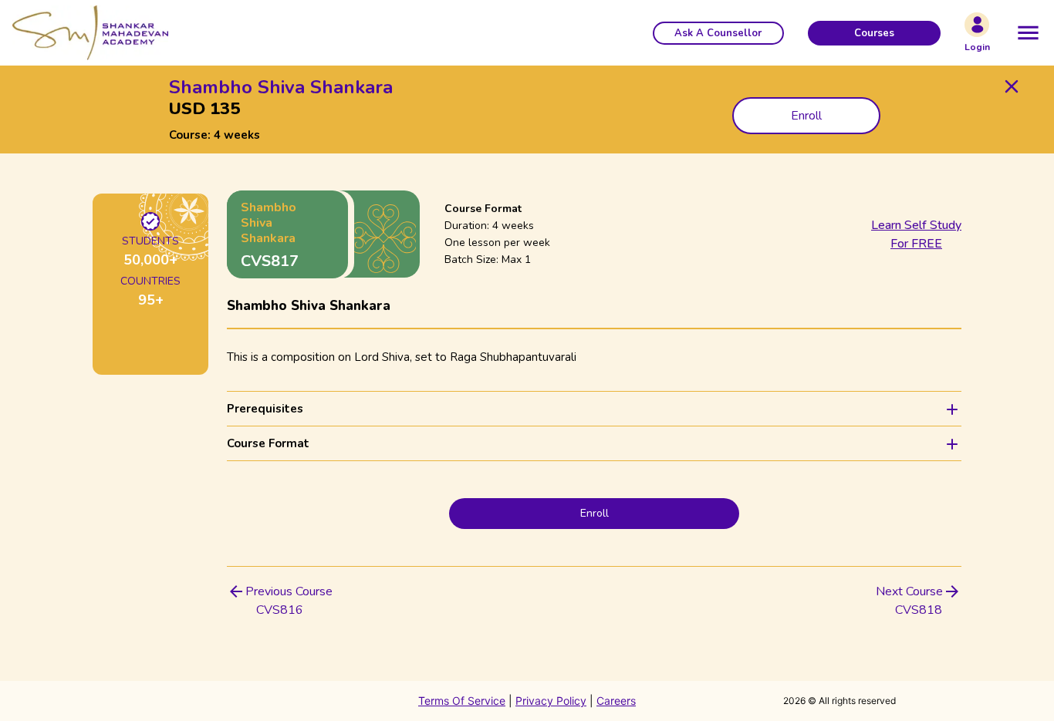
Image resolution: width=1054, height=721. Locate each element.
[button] (718, 33)
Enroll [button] (806, 115)
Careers (616, 700)
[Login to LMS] (976, 24)
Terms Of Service (461, 700)
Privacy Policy (550, 700)
